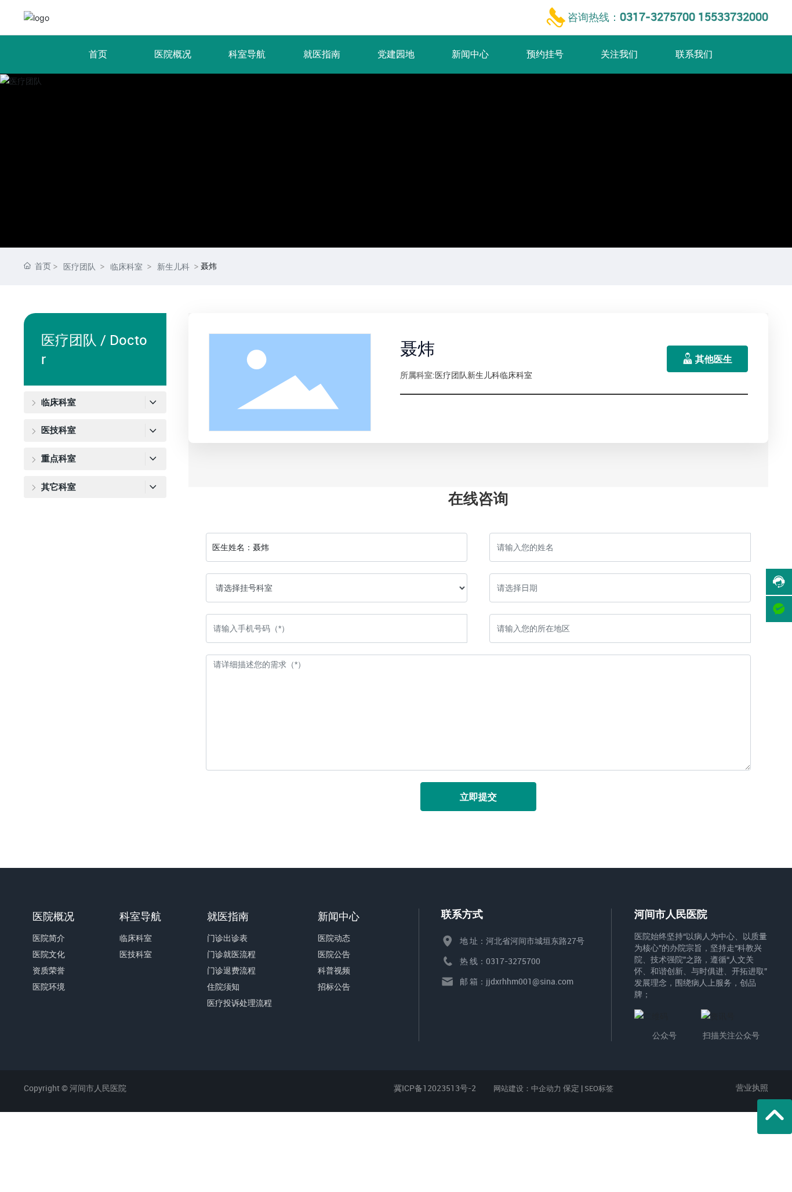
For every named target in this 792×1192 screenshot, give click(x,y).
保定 (571, 1087)
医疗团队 (79, 266)
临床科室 (126, 266)
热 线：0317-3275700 (500, 960)
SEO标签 (598, 1088)
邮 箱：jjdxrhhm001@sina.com (516, 981)
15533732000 (733, 16)
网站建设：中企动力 (527, 1088)
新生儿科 (173, 266)
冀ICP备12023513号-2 (435, 1087)
